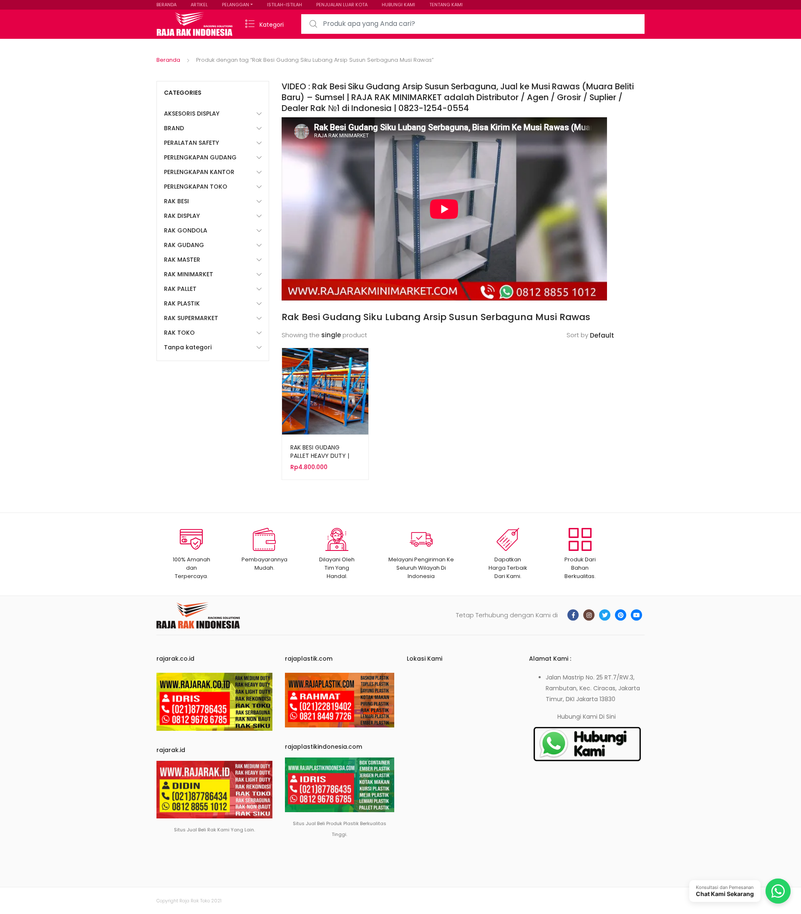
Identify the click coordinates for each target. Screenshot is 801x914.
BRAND (174, 128)
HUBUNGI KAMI (398, 4)
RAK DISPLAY (182, 216)
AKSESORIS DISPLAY (191, 113)
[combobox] (473, 24)
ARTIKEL (199, 4)
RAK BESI (176, 201)
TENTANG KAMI (446, 4)
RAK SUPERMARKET (191, 318)
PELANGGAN (235, 4)
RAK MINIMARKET (188, 274)
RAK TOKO (179, 332)
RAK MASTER (182, 259)
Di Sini (607, 716)
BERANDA (166, 4)
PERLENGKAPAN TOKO (195, 186)
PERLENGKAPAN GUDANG (200, 157)
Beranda (168, 60)
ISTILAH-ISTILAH (284, 4)
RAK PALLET (180, 289)
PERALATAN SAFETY (191, 143)
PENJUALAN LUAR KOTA (342, 4)
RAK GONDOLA (185, 230)
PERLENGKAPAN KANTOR (199, 172)
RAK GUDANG (184, 245)
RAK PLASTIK (182, 303)
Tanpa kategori (188, 347)
